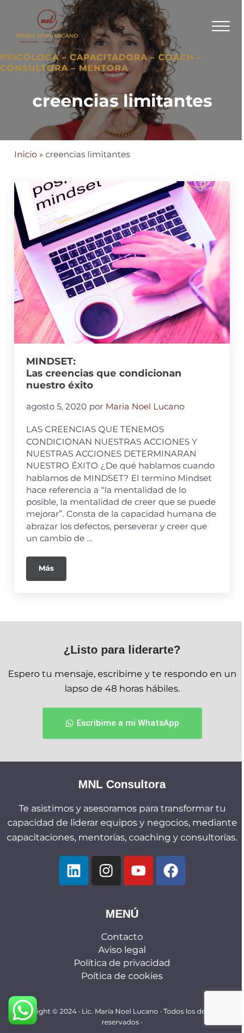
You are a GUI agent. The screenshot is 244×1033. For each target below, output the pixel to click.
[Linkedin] (74, 870)
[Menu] (221, 25)
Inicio (25, 154)
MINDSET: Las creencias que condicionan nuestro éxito (104, 373)
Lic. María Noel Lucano (120, 1011)
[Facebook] (171, 870)
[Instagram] (106, 870)
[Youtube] (138, 870)
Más (52, 564)
